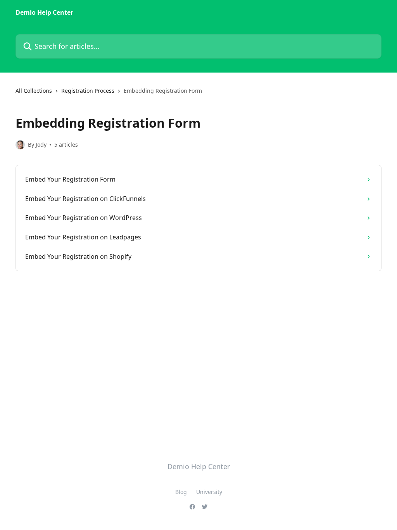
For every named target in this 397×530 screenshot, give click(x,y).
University (209, 491)
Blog (181, 491)
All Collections (34, 90)
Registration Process (87, 90)
